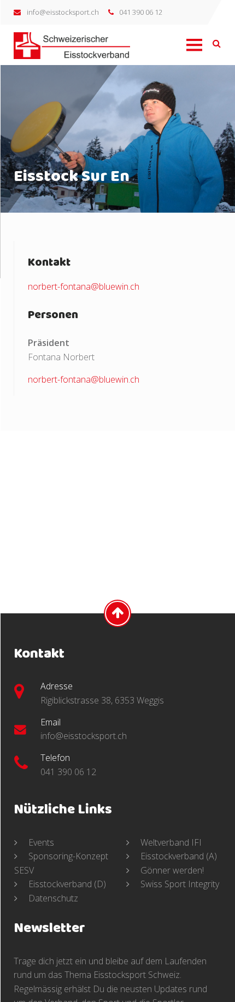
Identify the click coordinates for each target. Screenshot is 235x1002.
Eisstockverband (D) (66, 884)
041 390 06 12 (140, 12)
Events (40, 842)
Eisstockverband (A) (177, 857)
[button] (193, 52)
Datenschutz (52, 898)
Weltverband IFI (170, 842)
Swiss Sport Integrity (178, 884)
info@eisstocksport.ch (63, 12)
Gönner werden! (171, 870)
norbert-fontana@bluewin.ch (83, 286)
